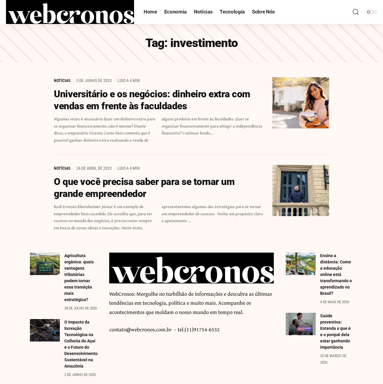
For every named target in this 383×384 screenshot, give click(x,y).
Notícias (62, 80)
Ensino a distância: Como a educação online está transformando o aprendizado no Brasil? (336, 274)
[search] (356, 12)
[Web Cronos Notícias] (70, 12)
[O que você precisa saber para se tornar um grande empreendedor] (300, 190)
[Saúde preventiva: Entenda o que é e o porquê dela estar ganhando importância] (301, 324)
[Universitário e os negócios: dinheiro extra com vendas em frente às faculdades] (300, 102)
